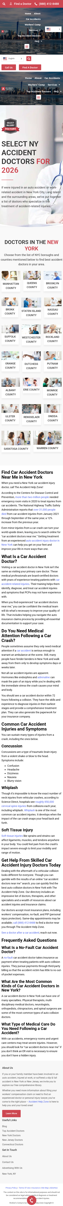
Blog (4, 1126)
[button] (3, 3)
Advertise (54, 1188)
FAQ (37, 41)
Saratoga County (16, 448)
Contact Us (8, 1162)
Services (33, 30)
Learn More (11, 1113)
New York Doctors (11, 1135)
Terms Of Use (24, 1188)
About (37, 13)
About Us (7, 1156)
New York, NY (9, 1173)
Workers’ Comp (33, 24)
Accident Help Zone (39, 1101)
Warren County (47, 448)
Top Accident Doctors (29, 35)
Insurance (36, 1188)
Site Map (44, 1188)
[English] (53, 29)
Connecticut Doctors (12, 1144)
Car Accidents (33, 19)
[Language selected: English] (53, 29)
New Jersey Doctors (12, 1140)
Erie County (31, 389)
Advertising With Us (12, 1168)
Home (28, 13)
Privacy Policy (11, 1188)
